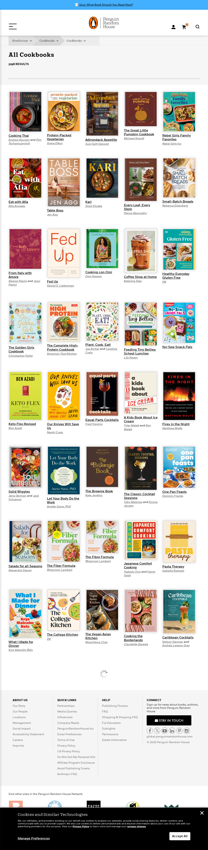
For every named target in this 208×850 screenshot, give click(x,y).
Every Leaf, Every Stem (137, 207)
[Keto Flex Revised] (25, 396)
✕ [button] (201, 813)
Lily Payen (131, 358)
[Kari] (102, 178)
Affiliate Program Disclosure (76, 763)
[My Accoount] (173, 26)
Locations (19, 717)
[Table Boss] (64, 182)
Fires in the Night (176, 424)
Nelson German (172, 642)
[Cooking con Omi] (102, 248)
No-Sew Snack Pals (177, 347)
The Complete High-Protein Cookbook (62, 347)
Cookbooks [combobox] (47, 41)
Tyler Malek (131, 425)
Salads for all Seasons (25, 566)
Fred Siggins (94, 424)
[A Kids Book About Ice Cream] (141, 392)
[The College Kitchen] (64, 610)
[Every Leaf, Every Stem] (141, 179)
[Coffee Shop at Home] (141, 250)
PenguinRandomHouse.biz (75, 729)
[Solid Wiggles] (25, 467)
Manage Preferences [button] (34, 838)
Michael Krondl (134, 138)
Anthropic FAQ (67, 774)
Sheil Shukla (93, 206)
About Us (20, 700)
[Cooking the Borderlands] (141, 610)
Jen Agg (52, 215)
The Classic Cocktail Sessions (139, 496)
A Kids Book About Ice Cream (141, 419)
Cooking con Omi (98, 272)
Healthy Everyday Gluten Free (175, 276)
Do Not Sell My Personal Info (76, 757)
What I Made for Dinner (21, 644)
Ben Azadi (15, 428)
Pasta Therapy (173, 566)
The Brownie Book (99, 491)
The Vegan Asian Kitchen (98, 636)
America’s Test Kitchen (62, 354)
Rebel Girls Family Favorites (176, 137)
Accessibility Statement (28, 734)
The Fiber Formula (61, 566)
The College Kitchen (62, 634)
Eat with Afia (18, 202)
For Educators (111, 723)
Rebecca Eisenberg (175, 206)
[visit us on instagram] (187, 730)
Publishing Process (115, 706)
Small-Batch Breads (177, 201)
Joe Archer (92, 349)
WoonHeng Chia (96, 642)
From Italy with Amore (20, 275)
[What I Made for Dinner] (25, 613)
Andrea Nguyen (19, 140)
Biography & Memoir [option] (29, 86)
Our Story (19, 706)
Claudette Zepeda (136, 644)
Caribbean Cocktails (178, 637)
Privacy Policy (66, 746)
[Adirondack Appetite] (102, 113)
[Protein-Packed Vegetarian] (64, 111)
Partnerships (66, 706)
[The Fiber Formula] (64, 541)
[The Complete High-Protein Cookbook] (64, 322)
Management (22, 723)
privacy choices (136, 826)
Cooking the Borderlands (133, 638)
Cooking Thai (19, 135)
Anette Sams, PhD (59, 506)
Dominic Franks (172, 496)
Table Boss (55, 210)
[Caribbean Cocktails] (179, 611)
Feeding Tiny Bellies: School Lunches (140, 351)
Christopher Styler (21, 356)
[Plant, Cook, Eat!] (102, 321)
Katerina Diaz (133, 281)
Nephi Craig (55, 432)
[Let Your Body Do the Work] (64, 470)
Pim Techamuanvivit (25, 141)
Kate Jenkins (93, 495)
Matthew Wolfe (172, 428)
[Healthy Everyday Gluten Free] (179, 249)
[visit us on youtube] (164, 730)
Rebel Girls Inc (171, 144)
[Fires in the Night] (179, 396)
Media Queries (67, 711)
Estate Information (114, 740)
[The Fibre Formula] (102, 537)
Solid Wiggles (19, 491)
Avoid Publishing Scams (73, 768)
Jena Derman (17, 496)
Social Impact (22, 729)
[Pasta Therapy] (179, 541)
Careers (18, 740)
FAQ (105, 711)
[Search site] (197, 27)
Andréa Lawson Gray (176, 645)
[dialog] (104, 829)
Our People (20, 711)
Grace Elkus (55, 143)
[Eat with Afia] (25, 178)
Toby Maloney (133, 502)
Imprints (18, 746)
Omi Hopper (93, 276)
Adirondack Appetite (101, 140)
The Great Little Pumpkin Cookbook (139, 132)
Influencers (65, 717)
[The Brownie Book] (102, 466)
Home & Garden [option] (52, 86)
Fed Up (52, 281)
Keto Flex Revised (22, 424)
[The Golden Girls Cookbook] (25, 323)
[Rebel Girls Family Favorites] (179, 111)
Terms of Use (66, 740)
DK (164, 282)
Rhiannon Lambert (59, 570)
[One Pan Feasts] (179, 467)
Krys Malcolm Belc (21, 650)
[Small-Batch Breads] (179, 177)
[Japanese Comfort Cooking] (141, 540)
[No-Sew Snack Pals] (179, 322)
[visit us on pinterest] (179, 730)
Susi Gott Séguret (97, 144)
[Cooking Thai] (25, 111)
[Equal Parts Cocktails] (102, 393)
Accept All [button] (180, 836)
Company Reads (68, 723)
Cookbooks (74, 41)
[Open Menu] (13, 26)
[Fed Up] (64, 253)
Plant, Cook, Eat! (98, 345)
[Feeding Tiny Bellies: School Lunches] (141, 324)
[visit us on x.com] (157, 730)
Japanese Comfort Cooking (138, 565)
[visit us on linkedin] (172, 730)
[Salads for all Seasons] (25, 541)
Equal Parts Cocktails (102, 420)
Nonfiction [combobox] (20, 41)
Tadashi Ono (132, 572)
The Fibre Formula (99, 557)
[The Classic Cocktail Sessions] (141, 468)
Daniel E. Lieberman (60, 286)
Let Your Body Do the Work (63, 500)
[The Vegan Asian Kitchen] (102, 609)
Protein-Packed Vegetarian (59, 137)
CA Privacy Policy (68, 751)
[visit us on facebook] (150, 730)
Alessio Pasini (18, 281)
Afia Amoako (17, 206)
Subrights (108, 729)
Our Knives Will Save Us (63, 426)
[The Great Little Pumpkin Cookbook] (141, 109)
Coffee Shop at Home (140, 277)
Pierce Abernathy (135, 213)
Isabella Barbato (173, 571)
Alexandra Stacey (20, 570)
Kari (88, 202)
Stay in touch (170, 720)
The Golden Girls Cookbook (21, 349)
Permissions (110, 734)
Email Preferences (69, 734)
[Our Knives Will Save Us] (64, 396)
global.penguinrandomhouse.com (170, 736)
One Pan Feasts (174, 492)
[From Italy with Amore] (25, 248)
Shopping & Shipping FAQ (120, 717)
